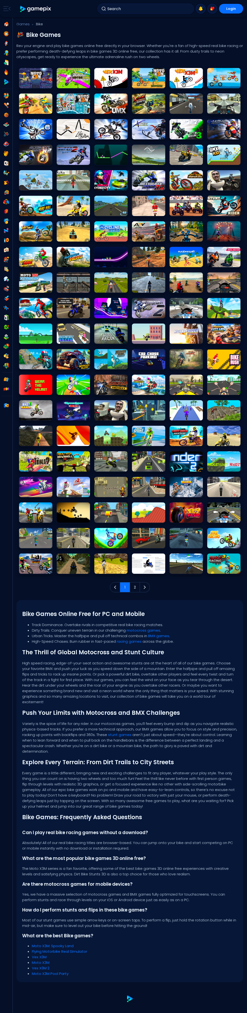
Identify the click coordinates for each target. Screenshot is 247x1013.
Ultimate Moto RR (146, 185)
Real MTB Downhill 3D (73, 467)
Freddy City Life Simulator (223, 339)
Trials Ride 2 (30, 467)
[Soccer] (6, 337)
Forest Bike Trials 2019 (223, 415)
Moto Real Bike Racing (73, 185)
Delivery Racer (69, 339)
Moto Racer (180, 109)
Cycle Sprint (143, 441)
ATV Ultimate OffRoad (73, 237)
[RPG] (6, 298)
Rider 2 (177, 467)
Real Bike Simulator (73, 211)
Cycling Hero (105, 237)
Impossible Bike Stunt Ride (35, 262)
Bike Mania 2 (30, 415)
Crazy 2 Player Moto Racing (35, 364)
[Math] (6, 269)
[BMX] (6, 134)
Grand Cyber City (109, 185)
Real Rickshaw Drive (148, 467)
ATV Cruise (104, 441)
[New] (6, 63)
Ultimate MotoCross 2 (148, 313)
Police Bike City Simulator (73, 543)
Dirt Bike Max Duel (184, 441)
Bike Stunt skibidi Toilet (110, 415)
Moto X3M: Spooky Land (35, 83)
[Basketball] (6, 115)
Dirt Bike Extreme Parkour (35, 211)
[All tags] (6, 379)
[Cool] (6, 173)
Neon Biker (103, 160)
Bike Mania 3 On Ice (186, 492)
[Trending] (6, 72)
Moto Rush (104, 518)
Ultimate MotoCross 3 (35, 134)
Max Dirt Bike (68, 441)
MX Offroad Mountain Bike (186, 185)
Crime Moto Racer (109, 339)
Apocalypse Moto (71, 415)
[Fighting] (6, 202)
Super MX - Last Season (186, 211)
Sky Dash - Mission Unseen (186, 518)
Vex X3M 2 (179, 83)
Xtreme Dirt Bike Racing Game (148, 262)
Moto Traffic (180, 313)
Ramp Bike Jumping (148, 390)
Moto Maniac (68, 492)
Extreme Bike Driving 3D (148, 543)
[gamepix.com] (35, 8)
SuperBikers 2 (68, 160)
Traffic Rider (218, 518)
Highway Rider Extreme (186, 339)
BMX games (158, 635)
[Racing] (6, 288)
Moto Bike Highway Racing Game (186, 390)
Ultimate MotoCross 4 (110, 109)
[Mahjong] (6, 250)
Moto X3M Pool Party (223, 83)
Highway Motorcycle (223, 288)
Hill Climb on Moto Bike (110, 543)
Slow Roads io (144, 160)
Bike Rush (216, 364)
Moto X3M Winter (70, 109)
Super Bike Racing (109, 492)
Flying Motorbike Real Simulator (73, 83)
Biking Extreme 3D (222, 313)
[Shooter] (6, 308)
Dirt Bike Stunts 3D (34, 109)
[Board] (6, 124)
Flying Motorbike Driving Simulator (110, 288)
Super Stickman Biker (73, 518)
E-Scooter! (104, 211)
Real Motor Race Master (223, 262)
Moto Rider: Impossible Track (35, 441)
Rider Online (105, 262)
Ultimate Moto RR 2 (34, 160)
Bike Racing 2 (31, 339)
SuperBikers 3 (181, 134)
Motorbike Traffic (146, 288)
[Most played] (6, 43)
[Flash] (6, 211)
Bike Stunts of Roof (147, 415)
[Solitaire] (6, 317)
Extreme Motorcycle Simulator (186, 543)
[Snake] (6, 327)
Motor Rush (180, 415)
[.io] (6, 240)
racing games (129, 641)
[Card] (6, 163)
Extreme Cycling (70, 390)
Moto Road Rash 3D (223, 109)
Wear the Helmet (33, 390)
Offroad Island (69, 364)
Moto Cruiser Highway (110, 390)
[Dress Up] (6, 182)
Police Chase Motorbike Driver (73, 313)
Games (23, 24)
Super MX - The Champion (186, 288)
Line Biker (65, 134)
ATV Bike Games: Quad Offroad (148, 237)
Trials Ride (66, 288)
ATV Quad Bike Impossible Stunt (73, 569)
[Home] (6, 24)
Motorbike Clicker (146, 569)
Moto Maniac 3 (182, 364)
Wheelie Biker (143, 339)
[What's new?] (201, 9)
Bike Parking (105, 467)
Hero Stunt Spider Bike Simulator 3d (35, 543)
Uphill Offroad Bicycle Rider (110, 569)
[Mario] (6, 259)
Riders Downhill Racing (35, 313)
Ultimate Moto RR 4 (223, 134)
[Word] (6, 356)
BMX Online (142, 518)
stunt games (119, 734)
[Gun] (6, 231)
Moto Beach (218, 441)
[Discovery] (6, 53)
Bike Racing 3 (219, 569)
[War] (6, 346)
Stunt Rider (217, 211)
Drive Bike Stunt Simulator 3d (186, 160)
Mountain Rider (220, 467)
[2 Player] (6, 96)
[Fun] (6, 221)
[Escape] (6, 192)
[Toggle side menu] (6, 9)
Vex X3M (102, 83)
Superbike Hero (69, 262)
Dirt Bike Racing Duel (35, 237)
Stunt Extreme (31, 185)
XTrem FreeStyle (107, 134)
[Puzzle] (6, 279)
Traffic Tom (217, 390)
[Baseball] (6, 105)
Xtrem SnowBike (145, 134)
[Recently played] (6, 34)
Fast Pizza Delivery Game (148, 211)
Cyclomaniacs (183, 262)
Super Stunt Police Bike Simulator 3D (148, 492)
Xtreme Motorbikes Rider (148, 109)
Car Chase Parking (148, 364)
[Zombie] (6, 366)
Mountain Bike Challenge (110, 364)
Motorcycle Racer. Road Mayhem (186, 237)
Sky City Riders (32, 569)
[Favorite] (212, 9)
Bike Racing (218, 543)
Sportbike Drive (220, 492)
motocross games (143, 630)
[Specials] (6, 82)
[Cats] (6, 153)
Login (231, 8)
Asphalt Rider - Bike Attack (35, 518)
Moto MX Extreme (33, 288)
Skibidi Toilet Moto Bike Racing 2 (223, 185)
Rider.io (101, 313)
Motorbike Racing (184, 569)
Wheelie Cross (31, 492)
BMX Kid (215, 160)
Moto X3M (141, 83)
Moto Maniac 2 (220, 237)
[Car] (6, 144)
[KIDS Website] (6, 389)
